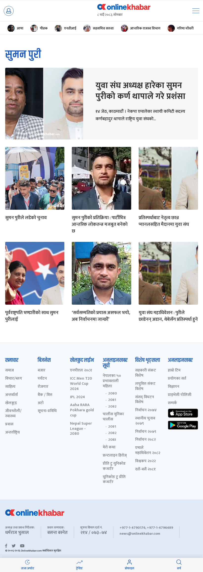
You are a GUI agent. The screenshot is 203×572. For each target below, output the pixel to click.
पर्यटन (42, 378)
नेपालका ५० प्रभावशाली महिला (112, 381)
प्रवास (9, 424)
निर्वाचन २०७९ (145, 432)
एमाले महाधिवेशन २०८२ (147, 450)
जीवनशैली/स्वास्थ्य (13, 414)
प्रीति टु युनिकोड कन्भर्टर (114, 466)
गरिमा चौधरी (185, 28)
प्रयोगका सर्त (177, 378)
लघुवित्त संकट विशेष (145, 386)
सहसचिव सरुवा (103, 28)
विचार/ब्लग (13, 378)
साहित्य (10, 386)
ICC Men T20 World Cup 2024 (81, 383)
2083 (112, 439)
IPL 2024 (77, 397)
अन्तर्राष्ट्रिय (12, 432)
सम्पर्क (172, 403)
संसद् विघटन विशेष (144, 400)
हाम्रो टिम (174, 370)
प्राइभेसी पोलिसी (179, 395)
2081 (112, 399)
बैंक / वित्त (45, 395)
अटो (41, 403)
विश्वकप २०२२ (145, 461)
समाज (9, 370)
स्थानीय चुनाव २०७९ (145, 421)
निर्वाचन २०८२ (145, 439)
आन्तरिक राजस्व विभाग (145, 28)
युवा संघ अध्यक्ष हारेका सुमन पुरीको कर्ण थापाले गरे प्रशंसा (140, 91)
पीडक (44, 28)
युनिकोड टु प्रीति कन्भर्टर (114, 480)
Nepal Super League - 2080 (81, 428)
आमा (20, 28)
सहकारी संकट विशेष (145, 373)
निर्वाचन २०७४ (146, 410)
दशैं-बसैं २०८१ (145, 469)
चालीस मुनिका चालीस (113, 417)
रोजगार (43, 386)
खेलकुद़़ (11, 403)
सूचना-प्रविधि (47, 411)
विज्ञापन (173, 386)
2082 (112, 406)
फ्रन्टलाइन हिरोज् (115, 455)
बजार (41, 370)
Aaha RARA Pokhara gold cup (82, 410)
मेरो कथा (109, 447)
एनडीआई (70, 28)
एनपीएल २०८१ (81, 370)
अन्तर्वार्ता (11, 395)
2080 (112, 393)
